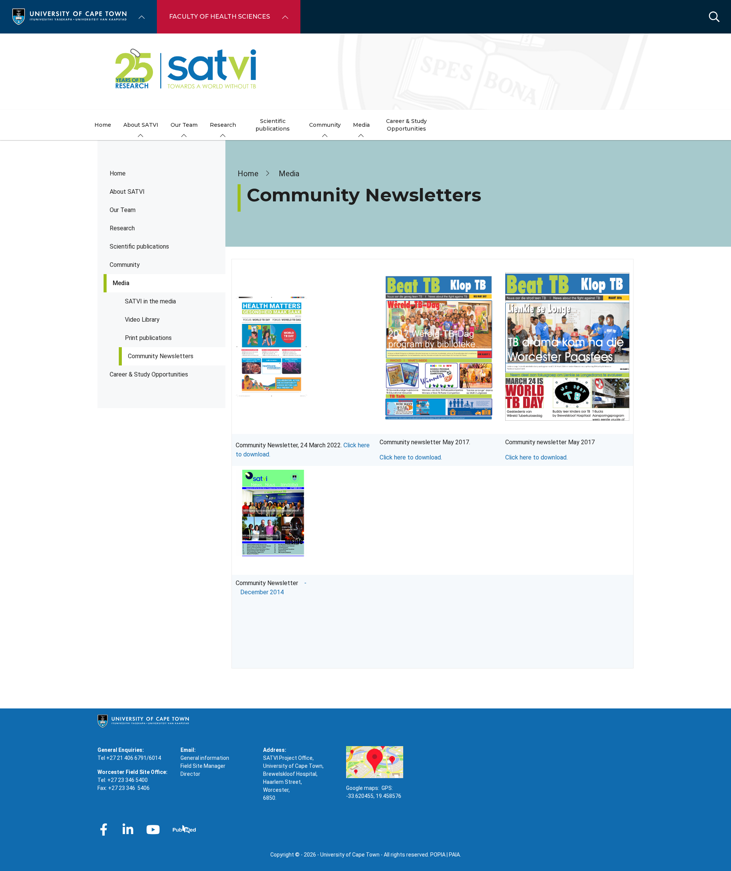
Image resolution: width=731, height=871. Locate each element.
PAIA (454, 855)
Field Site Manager (202, 766)
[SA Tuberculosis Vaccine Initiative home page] (365, 72)
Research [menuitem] (223, 124)
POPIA (437, 855)
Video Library (142, 319)
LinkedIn (128, 829)
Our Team (123, 210)
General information (204, 758)
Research (122, 228)
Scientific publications (139, 246)
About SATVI (127, 191)
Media (121, 283)
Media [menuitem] (361, 124)
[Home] (69, 16)
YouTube (153, 829)
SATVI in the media (150, 301)
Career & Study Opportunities (149, 374)
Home (118, 173)
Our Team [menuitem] (184, 124)
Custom (184, 829)
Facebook (103, 829)
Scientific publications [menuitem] (272, 125)
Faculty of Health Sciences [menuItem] (219, 16)
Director (190, 774)
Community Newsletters (160, 356)
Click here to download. (411, 457)
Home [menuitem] (102, 124)
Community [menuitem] (325, 124)
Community (125, 264)
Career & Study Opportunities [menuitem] (406, 125)
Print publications (148, 337)
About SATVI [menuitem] (140, 124)
